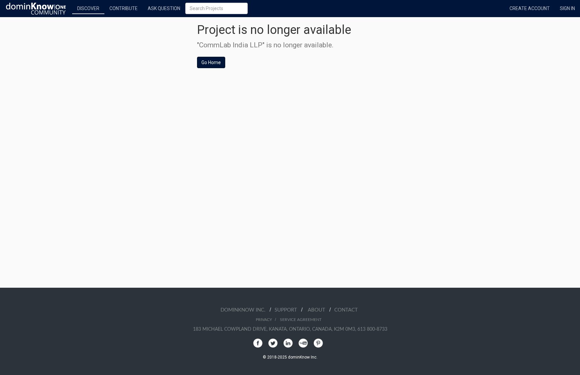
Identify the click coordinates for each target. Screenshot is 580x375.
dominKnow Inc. (245, 310)
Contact (346, 310)
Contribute (123, 8)
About (318, 310)
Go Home (211, 62)
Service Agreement (301, 320)
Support (288, 310)
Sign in (567, 8)
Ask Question (164, 8)
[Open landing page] (36, 8)
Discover (88, 8)
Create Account (530, 8)
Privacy (264, 320)
